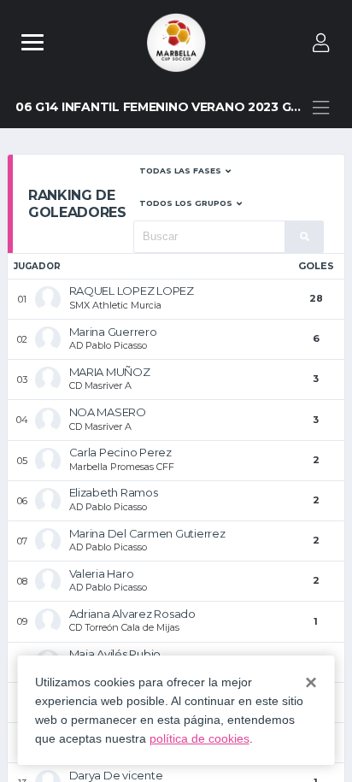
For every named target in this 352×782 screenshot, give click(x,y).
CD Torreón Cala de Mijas (124, 627)
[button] (185, 171)
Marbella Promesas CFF (121, 467)
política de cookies (199, 738)
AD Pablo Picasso (108, 345)
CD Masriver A (100, 385)
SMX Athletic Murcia (115, 305)
